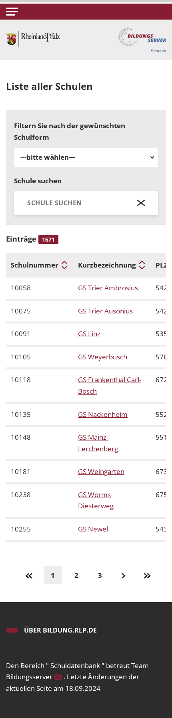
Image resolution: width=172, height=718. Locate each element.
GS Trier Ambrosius (108, 287)
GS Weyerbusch (102, 356)
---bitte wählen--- (47, 157)
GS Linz (89, 333)
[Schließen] (141, 202)
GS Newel (93, 529)
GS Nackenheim (103, 414)
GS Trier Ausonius (105, 310)
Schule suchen (38, 180)
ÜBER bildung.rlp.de (60, 630)
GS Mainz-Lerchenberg (98, 442)
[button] (12, 12)
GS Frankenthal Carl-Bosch (109, 385)
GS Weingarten (101, 471)
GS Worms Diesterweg (96, 500)
